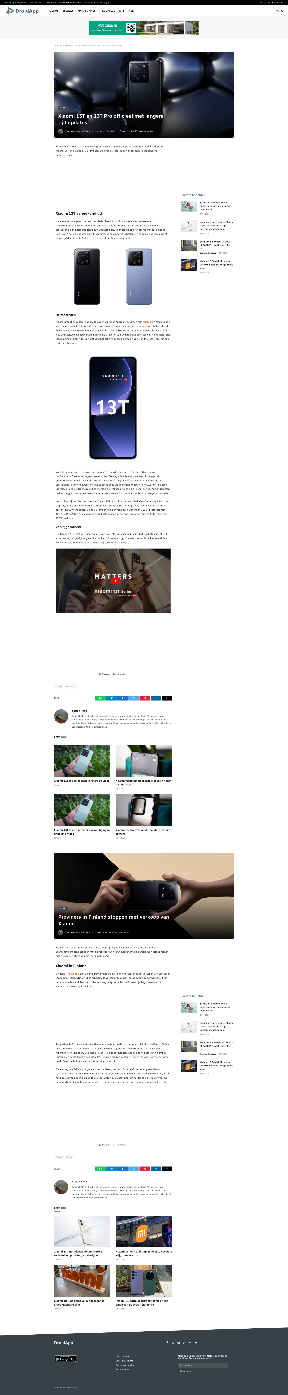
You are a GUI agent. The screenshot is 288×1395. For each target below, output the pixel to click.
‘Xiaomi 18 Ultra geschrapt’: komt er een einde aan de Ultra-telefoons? (142, 1302)
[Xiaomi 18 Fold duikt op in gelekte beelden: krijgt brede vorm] (189, 265)
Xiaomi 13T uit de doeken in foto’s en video (82, 780)
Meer (131, 10)
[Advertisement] (113, 184)
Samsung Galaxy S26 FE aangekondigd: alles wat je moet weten (215, 206)
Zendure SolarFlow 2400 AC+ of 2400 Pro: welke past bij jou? (216, 245)
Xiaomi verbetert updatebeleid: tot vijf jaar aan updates (143, 782)
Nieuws (53, 10)
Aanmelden (185, 1371)
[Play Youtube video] (116, 581)
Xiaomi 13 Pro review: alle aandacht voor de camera (144, 831)
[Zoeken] (282, 11)
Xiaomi (59, 686)
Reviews (68, 10)
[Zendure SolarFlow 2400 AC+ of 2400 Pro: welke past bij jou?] (189, 245)
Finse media (73, 973)
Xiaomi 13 (70, 686)
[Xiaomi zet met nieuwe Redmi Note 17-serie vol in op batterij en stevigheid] (189, 226)
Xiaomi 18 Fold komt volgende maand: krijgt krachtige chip (79, 1302)
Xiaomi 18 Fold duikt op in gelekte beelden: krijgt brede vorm (216, 265)
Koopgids (108, 10)
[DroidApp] (22, 11)
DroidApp (58, 45)
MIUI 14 (148, 321)
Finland (59, 1157)
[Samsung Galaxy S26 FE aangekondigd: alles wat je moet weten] (189, 206)
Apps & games (87, 10)
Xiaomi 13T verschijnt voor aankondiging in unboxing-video (82, 831)
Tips (121, 10)
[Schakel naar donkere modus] (277, 11)
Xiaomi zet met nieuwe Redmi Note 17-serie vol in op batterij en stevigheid (80, 2)
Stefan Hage (74, 131)
